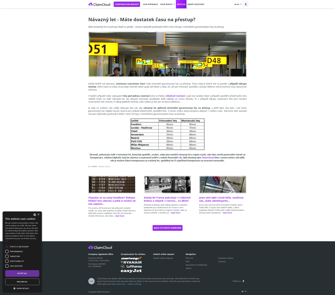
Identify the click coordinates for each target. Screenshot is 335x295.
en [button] (238, 4)
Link (6, 241)
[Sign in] (246, 4)
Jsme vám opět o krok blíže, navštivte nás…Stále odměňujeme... (221, 199)
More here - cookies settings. (129, 284)
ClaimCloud (99, 4)
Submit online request (163, 258)
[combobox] (34, 214)
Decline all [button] (22, 282)
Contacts (222, 261)
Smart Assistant (196, 4)
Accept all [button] (22, 273)
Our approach (150, 4)
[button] (167, 4)
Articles (181, 4)
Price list (189, 258)
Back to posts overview (167, 227)
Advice (188, 268)
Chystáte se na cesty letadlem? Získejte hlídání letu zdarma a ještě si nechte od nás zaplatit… (111, 200)
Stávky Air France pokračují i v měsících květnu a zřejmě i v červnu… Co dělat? (167, 199)
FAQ (187, 261)
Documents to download (196, 265)
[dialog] (22, 251)
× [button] (38, 214)
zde (180, 157)
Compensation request (127, 4)
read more (119, 216)
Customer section (225, 258)
